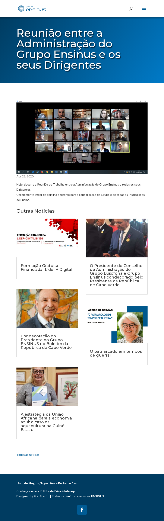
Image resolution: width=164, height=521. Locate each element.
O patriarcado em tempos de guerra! (116, 353)
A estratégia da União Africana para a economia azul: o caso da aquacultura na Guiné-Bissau (46, 422)
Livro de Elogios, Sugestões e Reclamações (46, 483)
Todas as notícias (28, 454)
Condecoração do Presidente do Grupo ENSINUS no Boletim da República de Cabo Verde (46, 342)
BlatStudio (41, 496)
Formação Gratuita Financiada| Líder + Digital (46, 267)
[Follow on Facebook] (82, 510)
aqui (73, 491)
